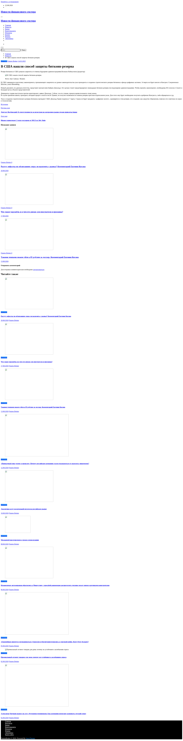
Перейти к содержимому (10, 2)
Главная (8, 25)
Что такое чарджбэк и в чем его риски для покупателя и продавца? (32, 212)
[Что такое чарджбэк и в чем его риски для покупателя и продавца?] (29, 204)
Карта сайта (9, 735)
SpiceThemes (30, 738)
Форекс (7, 37)
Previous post (5, 108)
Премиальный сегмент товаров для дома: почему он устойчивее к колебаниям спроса (33, 657)
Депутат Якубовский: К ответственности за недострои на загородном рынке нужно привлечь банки (39, 112)
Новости (8, 27)
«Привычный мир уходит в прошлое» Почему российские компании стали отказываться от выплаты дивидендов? (45, 463)
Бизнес (7, 35)
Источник (4, 104)
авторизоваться (38, 269)
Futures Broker (13, 61)
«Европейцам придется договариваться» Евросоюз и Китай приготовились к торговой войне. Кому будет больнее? (45, 642)
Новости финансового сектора (18, 11)
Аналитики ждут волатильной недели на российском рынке (24, 509)
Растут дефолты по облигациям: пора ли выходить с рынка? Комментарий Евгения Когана (43, 166)
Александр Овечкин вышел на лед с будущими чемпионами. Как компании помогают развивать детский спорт (43, 714)
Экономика (9, 38)
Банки (7, 29)
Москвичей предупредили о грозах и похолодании (20, 540)
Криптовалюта (10, 31)
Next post (4, 116)
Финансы (8, 33)
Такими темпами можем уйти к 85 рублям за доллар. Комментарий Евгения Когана (40, 257)
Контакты (8, 723)
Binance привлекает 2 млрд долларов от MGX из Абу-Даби (23, 120)
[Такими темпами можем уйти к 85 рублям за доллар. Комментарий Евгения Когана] (29, 249)
